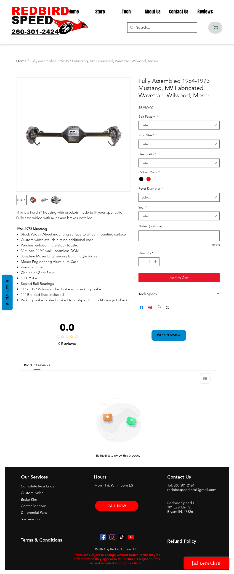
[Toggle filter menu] (205, 378)
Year (142, 207)
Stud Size (146, 135)
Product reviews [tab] (37, 365)
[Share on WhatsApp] (159, 307)
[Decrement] (142, 262)
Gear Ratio (147, 154)
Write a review (169, 335)
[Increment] (156, 262)
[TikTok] (122, 537)
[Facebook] (103, 537)
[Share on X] (167, 307)
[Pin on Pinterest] (150, 307)
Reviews (7, 292)
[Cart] (215, 28)
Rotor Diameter (150, 188)
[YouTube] (131, 537)
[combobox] (179, 125)
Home (21, 61)
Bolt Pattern (148, 116)
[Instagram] (112, 537)
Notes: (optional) (150, 226)
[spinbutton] (149, 262)
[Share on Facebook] (141, 307)
